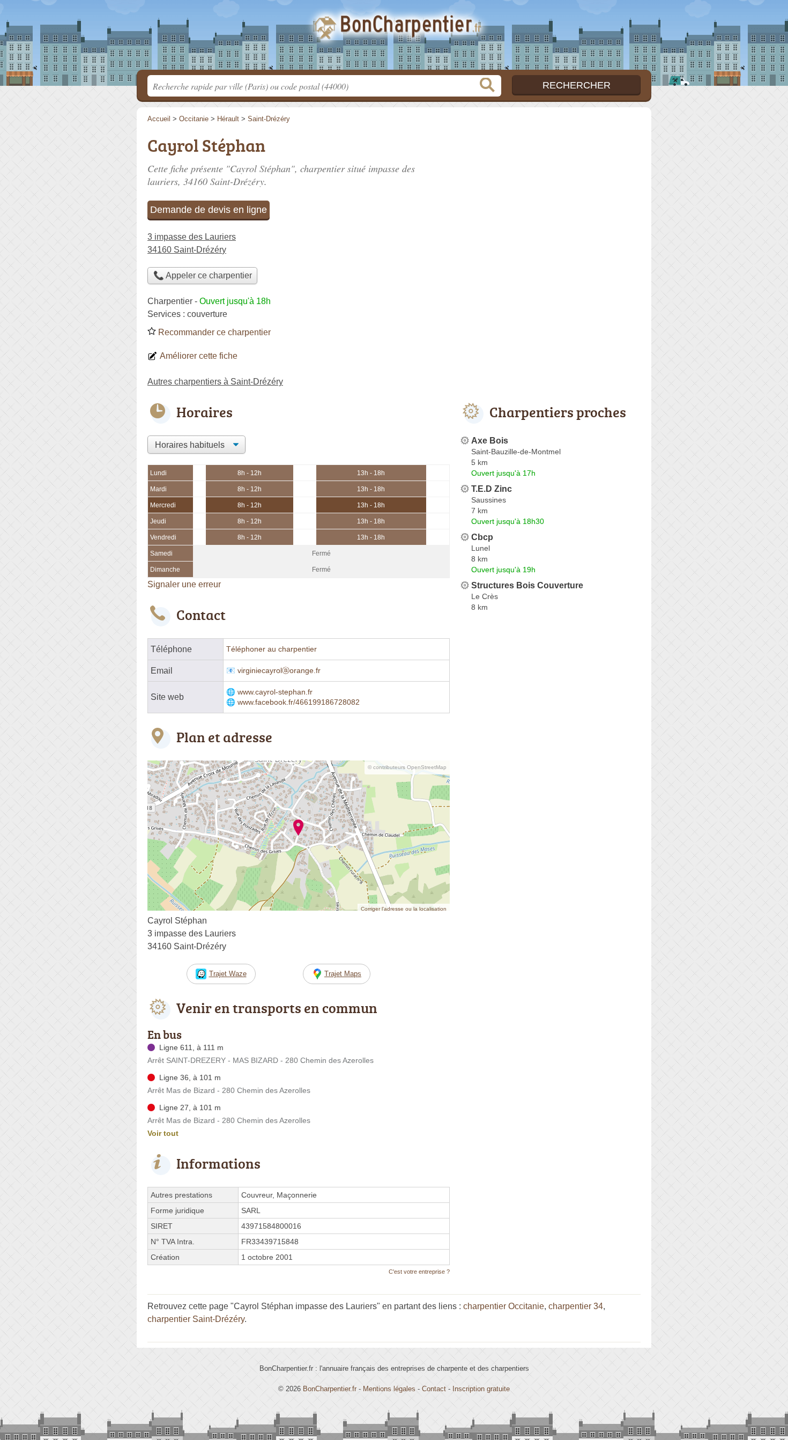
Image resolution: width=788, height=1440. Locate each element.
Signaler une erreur (184, 584)
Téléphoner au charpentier (271, 649)
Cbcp (482, 537)
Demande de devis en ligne (208, 209)
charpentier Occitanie (503, 1306)
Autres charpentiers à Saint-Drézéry (215, 381)
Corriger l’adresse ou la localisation (404, 909)
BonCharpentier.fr (394, 38)
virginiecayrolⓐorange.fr (279, 671)
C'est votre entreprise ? (419, 1271)
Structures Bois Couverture (527, 585)
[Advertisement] (550, 207)
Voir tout (163, 1133)
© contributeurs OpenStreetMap (407, 767)
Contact (434, 1389)
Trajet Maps (342, 974)
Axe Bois (489, 440)
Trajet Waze (228, 974)
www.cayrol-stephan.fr (275, 692)
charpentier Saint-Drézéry (195, 1319)
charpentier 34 (575, 1306)
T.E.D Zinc (491, 488)
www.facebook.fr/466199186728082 (298, 702)
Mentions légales (389, 1389)
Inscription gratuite (481, 1389)
